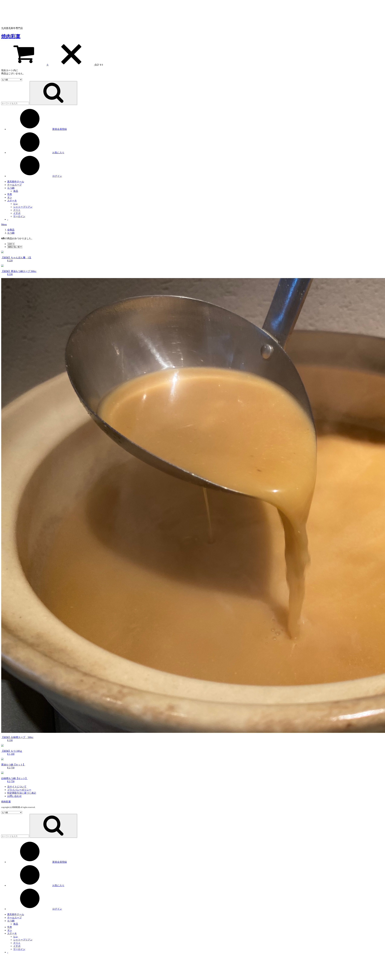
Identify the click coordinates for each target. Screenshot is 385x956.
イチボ (16, 213)
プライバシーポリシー (19, 789)
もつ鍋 (10, 188)
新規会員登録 (59, 129)
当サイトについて (16, 786)
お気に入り (58, 152)
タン (9, 197)
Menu (4, 224)
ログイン (57, 176)
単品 (15, 191)
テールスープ (14, 184)
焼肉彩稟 (10, 36)
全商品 (10, 229)
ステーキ (12, 200)
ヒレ (15, 203)
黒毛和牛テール (15, 181)
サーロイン (19, 216)
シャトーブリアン (22, 207)
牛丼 (9, 194)
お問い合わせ (14, 796)
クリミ (16, 210)
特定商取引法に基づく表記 (21, 793)
